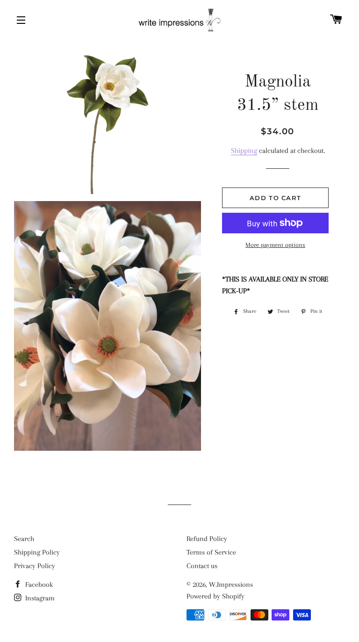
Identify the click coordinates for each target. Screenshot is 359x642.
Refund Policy (207, 538)
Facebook (38, 584)
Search (24, 538)
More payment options (275, 244)
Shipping (244, 150)
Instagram (39, 598)
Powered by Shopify (215, 596)
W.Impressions (231, 584)
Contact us (202, 566)
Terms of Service (211, 552)
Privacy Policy (34, 566)
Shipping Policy (37, 552)
